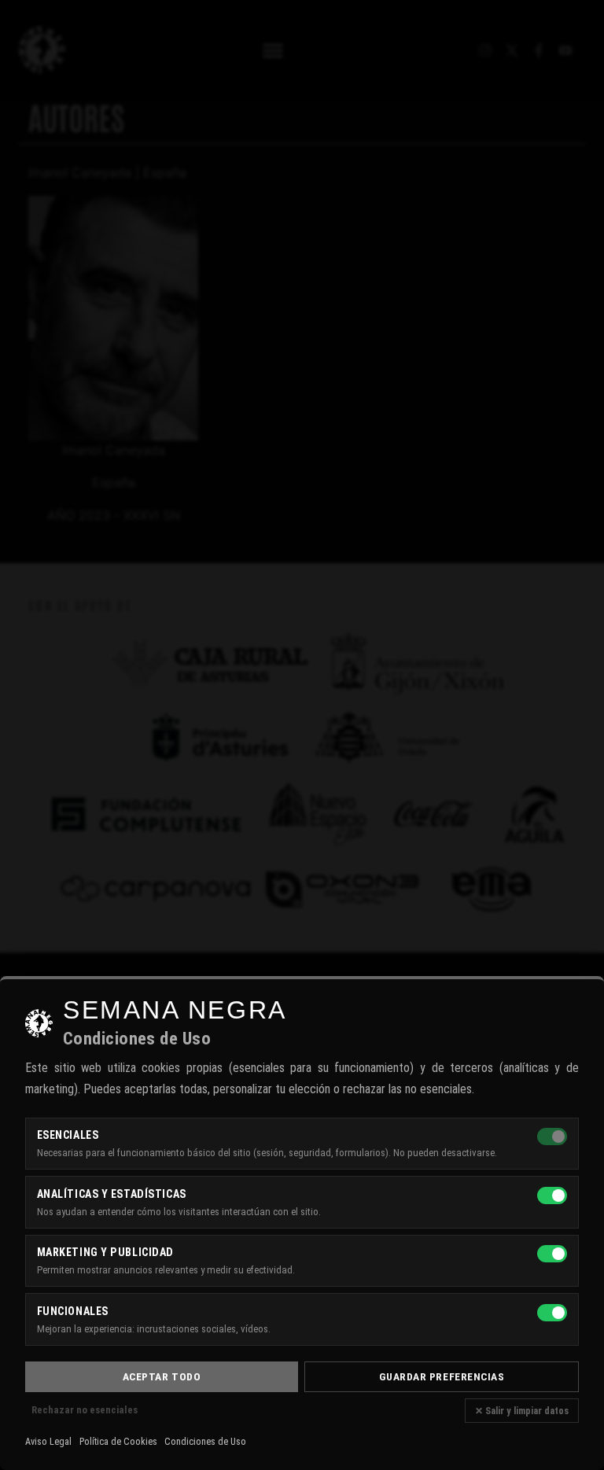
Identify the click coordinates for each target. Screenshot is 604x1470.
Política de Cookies (118, 1441)
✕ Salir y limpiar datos (522, 1411)
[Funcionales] (552, 1312)
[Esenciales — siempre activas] (552, 1136)
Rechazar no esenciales (84, 1410)
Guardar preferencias (442, 1376)
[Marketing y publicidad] (552, 1253)
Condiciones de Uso (205, 1441)
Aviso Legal (48, 1441)
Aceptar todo (162, 1376)
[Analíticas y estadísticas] (552, 1195)
